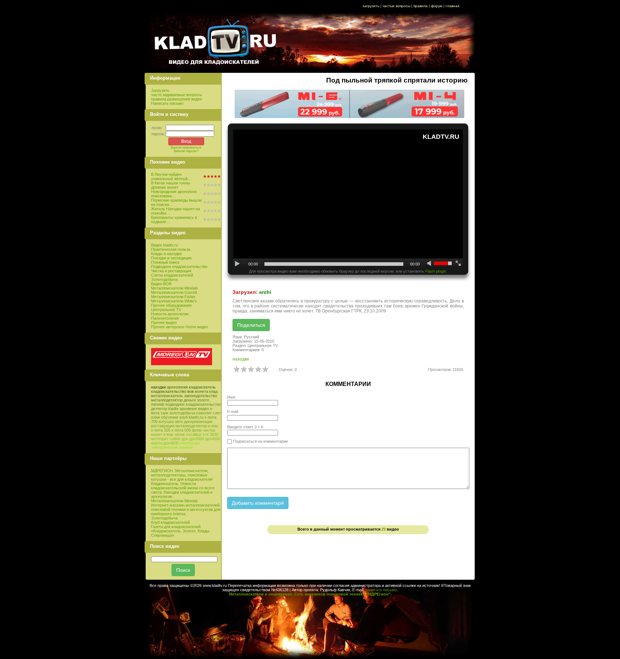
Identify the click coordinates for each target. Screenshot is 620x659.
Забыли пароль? (186, 151)
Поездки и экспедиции (171, 258)
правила (420, 6)
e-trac (168, 434)
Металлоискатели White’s (174, 301)
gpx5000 (196, 439)
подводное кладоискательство (193, 404)
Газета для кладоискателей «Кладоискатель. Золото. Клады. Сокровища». (180, 530)
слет (217, 413)
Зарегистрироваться (185, 147)
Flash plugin (435, 271)
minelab (157, 404)
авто (179, 421)
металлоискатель (167, 396)
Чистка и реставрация (171, 271)
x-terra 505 (181, 430)
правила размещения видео (176, 99)
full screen (458, 264)
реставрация (162, 426)
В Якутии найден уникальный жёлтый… (171, 176)
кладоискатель (202, 387)
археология (177, 387)
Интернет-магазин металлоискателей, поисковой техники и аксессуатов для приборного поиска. (186, 509)
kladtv (173, 408)
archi (265, 292)
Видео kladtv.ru (164, 245)
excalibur (194, 434)
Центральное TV (166, 309)
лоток (180, 434)
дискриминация (198, 421)
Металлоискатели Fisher (173, 297)
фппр (197, 430)
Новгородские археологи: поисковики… (174, 193)
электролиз (189, 443)
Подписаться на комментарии (260, 441)
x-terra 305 (160, 430)
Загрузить (160, 90)
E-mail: (233, 411)
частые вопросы (396, 6)
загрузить (370, 6)
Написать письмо (167, 103)
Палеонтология (165, 318)
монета (201, 391)
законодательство (200, 396)
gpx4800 (170, 443)
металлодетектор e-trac (197, 426)
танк (164, 413)
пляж (155, 417)
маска (156, 443)
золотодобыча (182, 413)
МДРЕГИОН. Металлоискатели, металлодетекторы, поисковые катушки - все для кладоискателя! (182, 475)
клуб (183, 417)
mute (430, 264)
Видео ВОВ (161, 284)
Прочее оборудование (171, 305)
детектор (159, 408)
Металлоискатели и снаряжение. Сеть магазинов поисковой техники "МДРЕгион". (310, 594)
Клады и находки (166, 253)
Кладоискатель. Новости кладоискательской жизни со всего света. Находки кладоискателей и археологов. (183, 490)
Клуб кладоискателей (170, 522)
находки (158, 387)
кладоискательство (168, 391)
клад (213, 391)
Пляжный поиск (165, 262)
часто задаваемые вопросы (176, 95)
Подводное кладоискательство (179, 266)
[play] (238, 264)
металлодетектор (167, 400)
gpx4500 (212, 439)
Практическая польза (170, 249)
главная (452, 6)
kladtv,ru (196, 417)
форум (436, 6)
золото (203, 400)
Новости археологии (169, 314)
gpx (185, 439)
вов (190, 391)
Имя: (231, 397)
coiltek (174, 439)
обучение (169, 417)
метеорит (159, 439)
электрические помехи (172, 447)
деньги (190, 400)
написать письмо (381, 590)
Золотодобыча (164, 279)
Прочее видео (164, 322)
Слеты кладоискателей (172, 275)
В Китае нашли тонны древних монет (170, 185)
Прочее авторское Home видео (179, 327)
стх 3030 (211, 434)
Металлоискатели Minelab (174, 288)
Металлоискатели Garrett (174, 292)
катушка (166, 421)
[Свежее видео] (181, 364)
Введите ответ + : (245, 427)
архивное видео (194, 408)
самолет (204, 413)
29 (383, 529)
